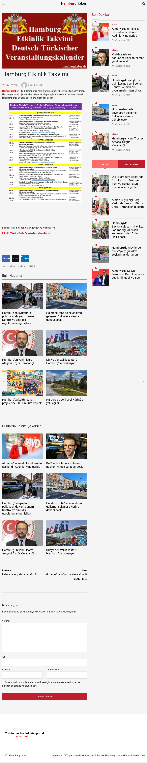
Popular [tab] (105, 164)
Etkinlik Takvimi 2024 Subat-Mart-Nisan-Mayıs (26, 233)
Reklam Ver (139, 755)
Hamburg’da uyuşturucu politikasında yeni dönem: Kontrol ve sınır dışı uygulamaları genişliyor (18, 318)
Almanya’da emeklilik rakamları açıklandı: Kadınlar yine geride (22, 465)
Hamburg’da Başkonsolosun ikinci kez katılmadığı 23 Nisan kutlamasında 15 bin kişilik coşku (128, 230)
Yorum (6, 621)
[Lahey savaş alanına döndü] (3, 381)
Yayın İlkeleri (79, 755)
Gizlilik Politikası (95, 755)
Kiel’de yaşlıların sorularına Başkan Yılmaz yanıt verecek (64, 465)
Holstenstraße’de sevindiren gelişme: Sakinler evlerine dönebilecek (64, 316)
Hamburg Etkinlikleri (26, 266)
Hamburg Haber (35, 85)
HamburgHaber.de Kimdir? (118, 755)
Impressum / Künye (62, 755)
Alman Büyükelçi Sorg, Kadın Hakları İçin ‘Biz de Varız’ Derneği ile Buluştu (128, 203)
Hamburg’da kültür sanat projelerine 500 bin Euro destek (22, 401)
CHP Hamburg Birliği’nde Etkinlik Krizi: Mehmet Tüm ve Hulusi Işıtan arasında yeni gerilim (127, 182)
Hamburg (11, 266)
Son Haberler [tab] (131, 164)
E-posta (6, 669)
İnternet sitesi (53, 669)
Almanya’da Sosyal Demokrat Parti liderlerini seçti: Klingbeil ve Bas (128, 274)
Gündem (115, 50)
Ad (3, 656)
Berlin (114, 24)
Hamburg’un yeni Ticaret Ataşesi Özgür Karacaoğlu (18, 361)
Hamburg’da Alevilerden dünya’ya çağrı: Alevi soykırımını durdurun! (127, 251)
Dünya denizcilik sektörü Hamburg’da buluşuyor (61, 361)
